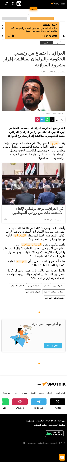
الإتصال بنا (30, 420)
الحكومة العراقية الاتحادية (54, 292)
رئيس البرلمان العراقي (54, 298)
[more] (5, 219)
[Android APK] (54, 434)
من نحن (61, 420)
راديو (16, 393)
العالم (49, 393)
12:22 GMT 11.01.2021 (53, 71)
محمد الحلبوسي (34, 286)
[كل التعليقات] (62, 457)
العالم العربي (58, 286)
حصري (24, 393)
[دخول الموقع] (13, 3)
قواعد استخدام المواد (46, 420)
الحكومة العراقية (17, 286)
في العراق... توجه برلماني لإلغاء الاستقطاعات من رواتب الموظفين (37, 210)
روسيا (41, 393)
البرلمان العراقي (32, 244)
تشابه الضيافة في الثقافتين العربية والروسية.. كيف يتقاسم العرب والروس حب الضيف (33, 29)
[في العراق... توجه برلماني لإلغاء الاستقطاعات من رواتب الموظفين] (33, 184)
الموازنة (21, 261)
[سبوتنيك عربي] (59, 5)
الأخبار (46, 286)
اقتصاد (32, 393)
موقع (54, 143)
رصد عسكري (6, 393)
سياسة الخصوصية (56, 425)
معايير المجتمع (40, 425)
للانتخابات (20, 235)
